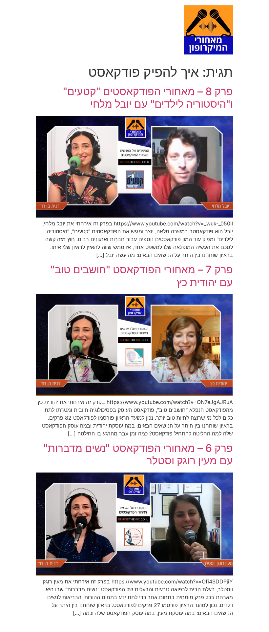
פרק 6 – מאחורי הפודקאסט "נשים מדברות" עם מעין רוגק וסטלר (138, 454)
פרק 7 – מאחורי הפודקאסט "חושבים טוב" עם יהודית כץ (142, 275)
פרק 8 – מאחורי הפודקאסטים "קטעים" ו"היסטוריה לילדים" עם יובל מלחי (148, 97)
